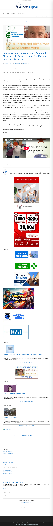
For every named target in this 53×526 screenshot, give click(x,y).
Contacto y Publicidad (42, 522)
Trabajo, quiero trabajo (10, 417)
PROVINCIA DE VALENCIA (7, 473)
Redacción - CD (7, 63)
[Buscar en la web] (49, 16)
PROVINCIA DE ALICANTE (7, 471)
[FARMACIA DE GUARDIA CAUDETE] (26, 266)
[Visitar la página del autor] (5, 172)
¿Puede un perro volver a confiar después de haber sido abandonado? (23, 354)
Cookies (15, 522)
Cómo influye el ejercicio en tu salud (13, 482)
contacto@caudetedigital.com (26, 502)
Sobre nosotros (10, 522)
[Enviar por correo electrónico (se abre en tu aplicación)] (46, 16)
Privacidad (20, 522)
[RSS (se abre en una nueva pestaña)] (44, 16)
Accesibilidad (32, 522)
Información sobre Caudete (8, 462)
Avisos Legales (25, 522)
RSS (36, 522)
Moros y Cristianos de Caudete (9, 464)
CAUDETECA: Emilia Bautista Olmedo (14, 393)
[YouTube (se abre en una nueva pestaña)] (42, 16)
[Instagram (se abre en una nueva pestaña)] (40, 16)
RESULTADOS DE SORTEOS (8, 454)
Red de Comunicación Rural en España (26, 509)
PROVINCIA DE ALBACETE (7, 470)
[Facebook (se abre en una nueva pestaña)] (38, 16)
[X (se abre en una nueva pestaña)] (36, 16)
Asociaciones (26, 63)
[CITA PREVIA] (26, 254)
